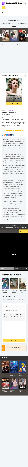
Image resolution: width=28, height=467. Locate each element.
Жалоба (23, 231)
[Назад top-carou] (1, 35)
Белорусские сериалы (8, 23)
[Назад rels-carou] (1, 283)
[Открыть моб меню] (3, 7)
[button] (4, 314)
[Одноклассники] (5, 135)
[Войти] (24, 3)
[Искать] (24, 7)
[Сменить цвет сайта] (3, 12)
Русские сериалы (6, 44)
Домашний (8, 110)
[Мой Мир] (7, 135)
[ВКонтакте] (2, 135)
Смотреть (15, 103)
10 (22, 130)
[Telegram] (13, 135)
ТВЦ (13, 110)
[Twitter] (11, 135)
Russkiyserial (14, 3)
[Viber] (9, 135)
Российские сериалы (15, 44)
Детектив (7, 118)
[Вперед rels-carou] (26, 283)
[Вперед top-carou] (26, 35)
